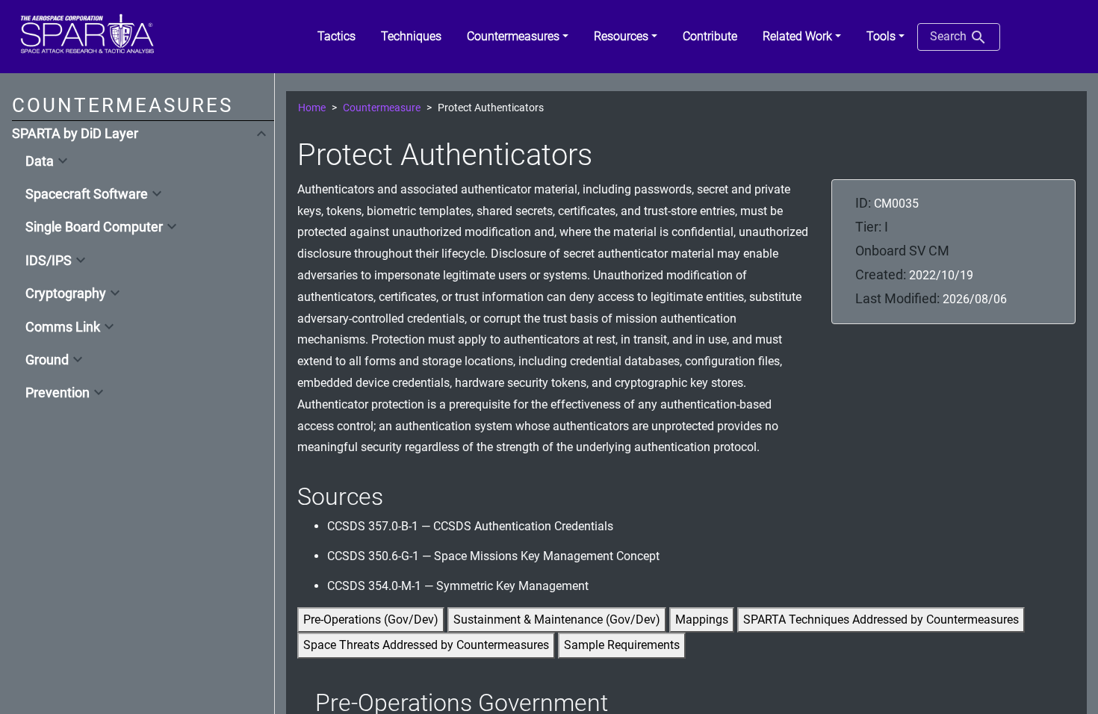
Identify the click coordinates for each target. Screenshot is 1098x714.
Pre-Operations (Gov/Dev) (370, 619)
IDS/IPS (48, 260)
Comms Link (62, 327)
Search (950, 36)
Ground (47, 360)
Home (312, 108)
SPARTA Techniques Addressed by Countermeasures (881, 619)
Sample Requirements (622, 645)
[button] (517, 36)
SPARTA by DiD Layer (75, 133)
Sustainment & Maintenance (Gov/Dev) (556, 619)
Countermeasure (382, 108)
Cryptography (65, 293)
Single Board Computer (94, 227)
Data (39, 161)
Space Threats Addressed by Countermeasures (426, 645)
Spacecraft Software (86, 194)
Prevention (57, 392)
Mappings (701, 619)
